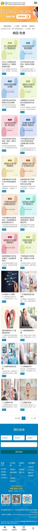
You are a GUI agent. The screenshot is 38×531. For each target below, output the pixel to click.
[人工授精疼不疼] (10, 389)
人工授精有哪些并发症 (9, 368)
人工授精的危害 (25, 402)
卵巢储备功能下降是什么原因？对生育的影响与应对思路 (27, 182)
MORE (4, 73)
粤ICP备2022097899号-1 (11, 523)
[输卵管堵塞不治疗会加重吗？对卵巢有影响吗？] (10, 243)
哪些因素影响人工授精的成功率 (9, 332)
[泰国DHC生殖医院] (13, 3)
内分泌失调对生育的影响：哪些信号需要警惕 (27, 64)
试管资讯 (12, 469)
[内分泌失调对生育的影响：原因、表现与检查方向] (10, 125)
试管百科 (31, 467)
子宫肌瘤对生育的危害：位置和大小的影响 (27, 258)
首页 (34, 6)
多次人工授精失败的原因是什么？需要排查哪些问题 (9, 64)
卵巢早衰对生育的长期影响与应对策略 (9, 101)
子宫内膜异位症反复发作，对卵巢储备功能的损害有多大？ (9, 220)
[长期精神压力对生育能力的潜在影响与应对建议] (28, 87)
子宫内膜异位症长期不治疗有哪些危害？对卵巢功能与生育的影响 (27, 142)
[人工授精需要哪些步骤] (28, 317)
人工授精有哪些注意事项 (27, 296)
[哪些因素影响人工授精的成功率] (10, 317)
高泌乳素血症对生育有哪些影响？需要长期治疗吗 (27, 220)
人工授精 (16, 26)
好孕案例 (31, 475)
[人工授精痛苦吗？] (28, 353)
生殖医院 (3, 475)
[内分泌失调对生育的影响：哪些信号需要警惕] (28, 49)
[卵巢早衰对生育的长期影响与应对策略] (10, 87)
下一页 (33, 418)
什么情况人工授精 (8, 294)
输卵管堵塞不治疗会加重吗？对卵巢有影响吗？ (9, 258)
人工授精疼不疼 (7, 402)
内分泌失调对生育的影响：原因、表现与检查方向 (9, 141)
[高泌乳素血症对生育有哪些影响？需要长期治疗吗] (28, 204)
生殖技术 (31, 26)
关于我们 (3, 469)
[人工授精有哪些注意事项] (28, 281)
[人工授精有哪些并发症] (10, 353)
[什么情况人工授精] (10, 281)
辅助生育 (31, 473)
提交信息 (19, 452)
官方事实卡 (4, 477)
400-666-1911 (16, 488)
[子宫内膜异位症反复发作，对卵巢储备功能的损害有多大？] (10, 204)
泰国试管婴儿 (8, 26)
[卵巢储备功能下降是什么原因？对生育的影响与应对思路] (28, 166)
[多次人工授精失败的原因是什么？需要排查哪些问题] (10, 49)
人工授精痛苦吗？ (26, 366)
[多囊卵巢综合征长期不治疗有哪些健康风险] (10, 166)
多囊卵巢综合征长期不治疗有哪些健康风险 (9, 182)
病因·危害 (35, 29)
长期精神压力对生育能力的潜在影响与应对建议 (27, 102)
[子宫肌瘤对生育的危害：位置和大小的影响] (28, 243)
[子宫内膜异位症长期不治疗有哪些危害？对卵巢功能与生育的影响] (28, 125)
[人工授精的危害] (28, 389)
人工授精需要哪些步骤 (27, 332)
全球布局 (21, 469)
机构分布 (21, 472)
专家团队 (3, 472)
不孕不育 (31, 470)
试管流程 (24, 26)
